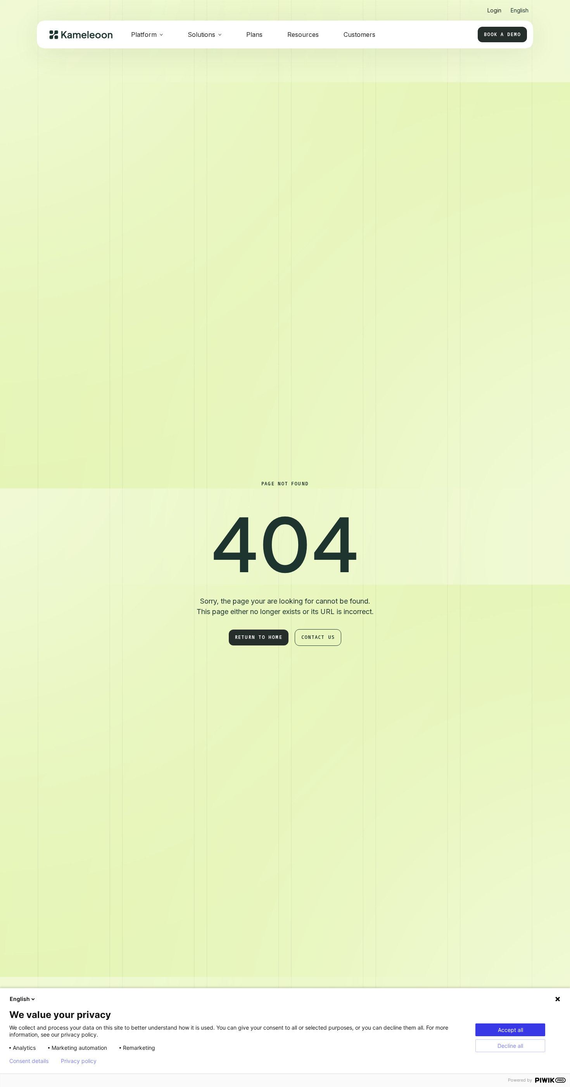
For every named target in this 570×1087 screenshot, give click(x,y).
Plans (254, 34)
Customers (359, 34)
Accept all (510, 1030)
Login (494, 10)
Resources (303, 34)
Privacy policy (79, 1061)
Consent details (28, 1061)
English (20, 999)
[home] (80, 34)
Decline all (510, 1045)
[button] (519, 7)
